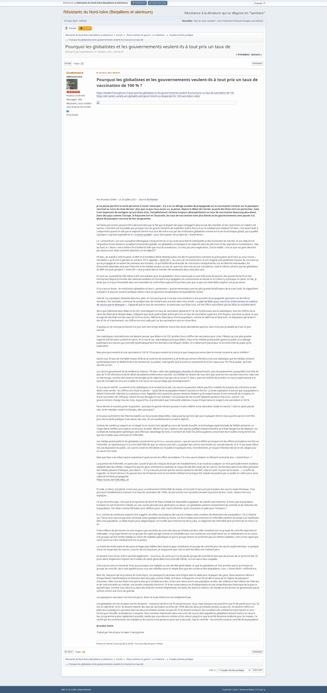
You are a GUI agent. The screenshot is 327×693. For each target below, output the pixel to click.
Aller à (212, 669)
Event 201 (164, 260)
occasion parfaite (143, 234)
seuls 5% (156, 390)
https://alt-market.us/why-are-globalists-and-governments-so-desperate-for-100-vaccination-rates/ (148, 96)
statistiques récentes (180, 371)
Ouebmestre (74, 73)
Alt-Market (152, 199)
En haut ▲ (261, 689)
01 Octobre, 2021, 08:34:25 (108, 72)
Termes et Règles (247, 689)
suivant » (256, 54)
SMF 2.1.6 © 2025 (68, 690)
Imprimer (257, 63)
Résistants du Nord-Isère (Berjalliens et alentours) (108, 12)
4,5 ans (193, 520)
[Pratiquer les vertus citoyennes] (67, 110)
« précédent (243, 54)
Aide (235, 689)
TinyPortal (226, 689)
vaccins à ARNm (192, 428)
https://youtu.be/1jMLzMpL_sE (113, 479)
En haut (69, 652)
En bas (68, 63)
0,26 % (177, 358)
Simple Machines (84, 690)
